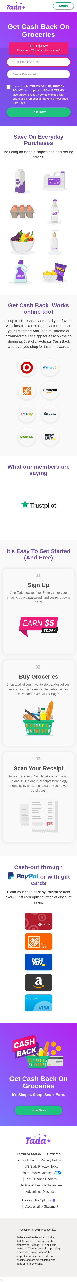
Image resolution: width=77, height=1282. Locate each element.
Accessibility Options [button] (36, 1200)
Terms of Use (40, 86)
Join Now (39, 112)
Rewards (53, 1154)
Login (63, 5)
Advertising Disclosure (41, 1191)
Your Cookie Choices (42, 1179)
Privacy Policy (51, 1160)
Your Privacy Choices (37, 1172)
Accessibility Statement (41, 1206)
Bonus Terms (53, 90)
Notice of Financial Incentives (41, 1185)
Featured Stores (29, 1154)
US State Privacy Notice (42, 1166)
